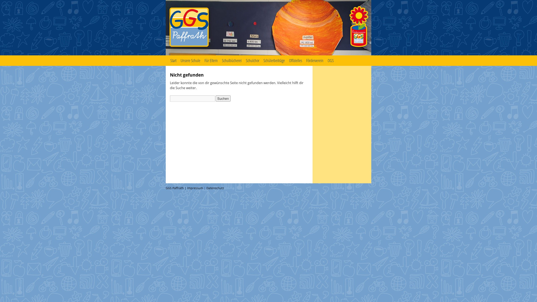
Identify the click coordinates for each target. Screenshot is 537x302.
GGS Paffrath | (176, 188)
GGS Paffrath (268, 27)
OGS (331, 60)
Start (173, 60)
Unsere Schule (190, 60)
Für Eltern (211, 60)
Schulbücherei (232, 60)
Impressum (195, 188)
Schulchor (252, 60)
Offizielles (295, 60)
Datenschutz (215, 188)
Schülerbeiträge (274, 60)
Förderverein (314, 60)
